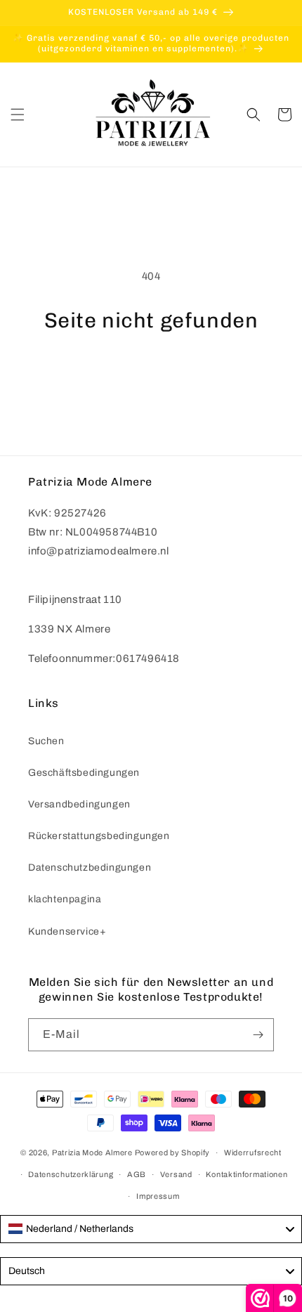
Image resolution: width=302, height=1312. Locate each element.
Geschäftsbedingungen (84, 772)
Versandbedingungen (79, 804)
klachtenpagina (64, 899)
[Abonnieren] (257, 1034)
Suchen (46, 741)
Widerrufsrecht (253, 1152)
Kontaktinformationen (246, 1174)
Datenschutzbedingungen (89, 867)
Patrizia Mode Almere (92, 1152)
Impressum (157, 1196)
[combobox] (151, 1229)
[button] (17, 114)
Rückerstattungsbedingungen (99, 836)
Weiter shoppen (151, 371)
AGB (136, 1174)
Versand (176, 1174)
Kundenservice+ (67, 931)
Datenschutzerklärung (70, 1174)
